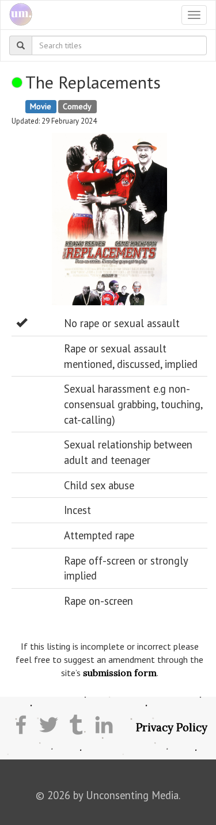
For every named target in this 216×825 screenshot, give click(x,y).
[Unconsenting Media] (16, 15)
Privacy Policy (171, 727)
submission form (120, 672)
